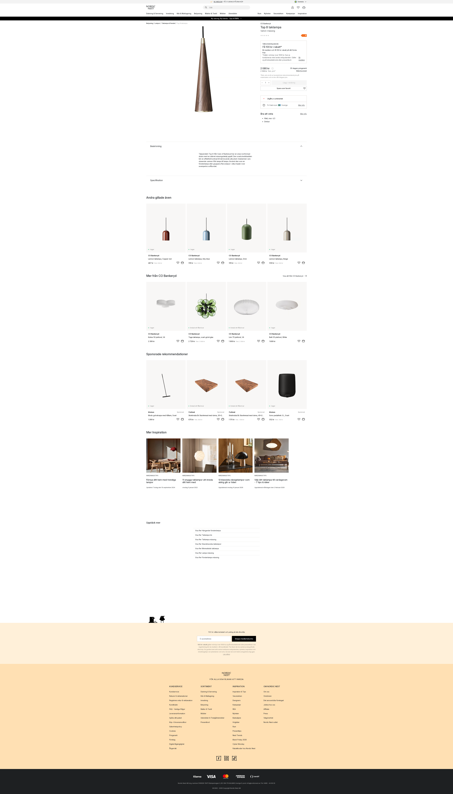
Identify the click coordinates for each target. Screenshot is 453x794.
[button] (264, 35)
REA (234, 709)
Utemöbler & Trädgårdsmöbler (212, 718)
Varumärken (278, 14)
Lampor (157, 23)
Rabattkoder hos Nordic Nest (244, 748)
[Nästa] (251, 73)
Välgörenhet (268, 718)
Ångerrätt (172, 748)
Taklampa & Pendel (168, 23)
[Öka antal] (269, 82)
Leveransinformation (177, 713)
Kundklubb (173, 705)
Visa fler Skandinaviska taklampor (208, 544)
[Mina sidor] (292, 7)
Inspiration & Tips (239, 692)
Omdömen (268, 696)
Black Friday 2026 (240, 740)
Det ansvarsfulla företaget (274, 700)
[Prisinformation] (272, 68)
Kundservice (174, 692)
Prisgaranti (173, 735)
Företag (172, 740)
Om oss (266, 692)
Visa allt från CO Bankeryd (293, 276)
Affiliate (266, 709)
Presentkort (205, 722)
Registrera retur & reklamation (180, 700)
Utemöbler (233, 14)
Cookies (172, 731)
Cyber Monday (238, 744)
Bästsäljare (237, 718)
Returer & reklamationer (178, 696)
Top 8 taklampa (182, 23)
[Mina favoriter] (298, 7)
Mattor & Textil (211, 14)
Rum (259, 14)
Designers (237, 700)
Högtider (236, 722)
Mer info (301, 105)
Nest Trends (237, 735)
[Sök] (206, 7)
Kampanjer (290, 14)
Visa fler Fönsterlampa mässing (207, 557)
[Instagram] (226, 758)
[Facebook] (219, 758)
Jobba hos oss (269, 705)
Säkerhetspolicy (175, 727)
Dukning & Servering (154, 14)
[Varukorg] (304, 7)
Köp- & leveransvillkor (177, 722)
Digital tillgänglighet (176, 744)
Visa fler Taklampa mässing (205, 539)
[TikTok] (234, 758)
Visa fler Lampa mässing (204, 553)
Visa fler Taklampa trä (203, 535)
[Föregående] (154, 73)
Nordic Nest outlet (271, 722)
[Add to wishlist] (178, 262)
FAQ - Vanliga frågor (177, 709)
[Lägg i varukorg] (182, 262)
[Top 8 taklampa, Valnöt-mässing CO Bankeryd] (203, 73)
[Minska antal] (262, 82)
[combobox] (301, 2)
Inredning (170, 14)
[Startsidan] (150, 7)
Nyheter (267, 14)
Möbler (223, 14)
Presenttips (237, 731)
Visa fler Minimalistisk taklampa (207, 548)
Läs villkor (226, 654)
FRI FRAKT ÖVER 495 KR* (228, 2)
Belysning (198, 14)
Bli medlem (302, 59)
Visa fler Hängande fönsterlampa (208, 531)
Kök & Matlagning (184, 14)
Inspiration (302, 14)
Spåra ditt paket (175, 718)
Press (266, 713)
